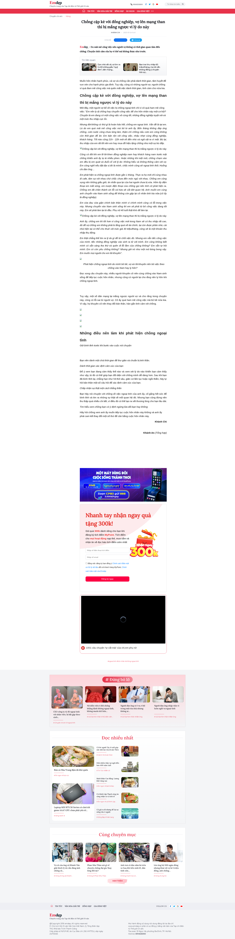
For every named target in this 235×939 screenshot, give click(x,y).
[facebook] (146, 4)
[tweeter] (149, 4)
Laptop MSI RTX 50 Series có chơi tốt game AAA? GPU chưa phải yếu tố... (72, 809)
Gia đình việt (100, 906)
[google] (153, 4)
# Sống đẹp (101, 817)
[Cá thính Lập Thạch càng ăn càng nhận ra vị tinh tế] (129, 798)
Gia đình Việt (143, 11)
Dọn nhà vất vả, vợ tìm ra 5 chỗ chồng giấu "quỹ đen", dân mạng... (109, 67)
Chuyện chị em (56, 16)
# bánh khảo (109, 786)
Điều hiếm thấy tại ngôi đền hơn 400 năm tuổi (108, 764)
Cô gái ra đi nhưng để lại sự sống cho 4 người (107, 811)
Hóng (68, 16)
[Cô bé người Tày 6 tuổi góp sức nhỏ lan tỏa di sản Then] (129, 751)
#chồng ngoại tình (132, 661)
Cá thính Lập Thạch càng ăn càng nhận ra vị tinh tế (108, 795)
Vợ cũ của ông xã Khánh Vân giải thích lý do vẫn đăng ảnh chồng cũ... (67, 868)
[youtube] (157, 4)
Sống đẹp (119, 11)
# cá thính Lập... (110, 802)
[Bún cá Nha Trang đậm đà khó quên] (73, 756)
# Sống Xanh (58, 816)
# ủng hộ (163, 876)
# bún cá (65, 775)
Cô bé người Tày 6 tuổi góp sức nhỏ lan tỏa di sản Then (108, 748)
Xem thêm (117, 881)
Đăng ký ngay (107, 579)
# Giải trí (100, 755)
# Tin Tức (100, 770)
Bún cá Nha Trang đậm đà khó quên (71, 770)
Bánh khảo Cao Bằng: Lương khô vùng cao (108, 779)
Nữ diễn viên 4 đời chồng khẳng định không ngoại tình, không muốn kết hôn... (100, 708)
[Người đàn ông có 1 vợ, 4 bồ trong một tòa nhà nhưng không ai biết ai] (134, 694)
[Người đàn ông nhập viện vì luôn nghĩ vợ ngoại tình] (168, 694)
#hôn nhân (121, 661)
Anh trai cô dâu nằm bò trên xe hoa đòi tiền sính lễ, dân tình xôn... (133, 868)
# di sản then (107, 755)
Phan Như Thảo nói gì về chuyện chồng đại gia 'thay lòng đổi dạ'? (99, 868)
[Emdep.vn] (56, 3)
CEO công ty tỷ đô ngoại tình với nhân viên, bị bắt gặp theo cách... (66, 714)
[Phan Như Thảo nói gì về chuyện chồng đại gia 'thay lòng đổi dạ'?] (100, 852)
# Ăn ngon (58, 775)
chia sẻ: (108, 40)
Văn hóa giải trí (104, 11)
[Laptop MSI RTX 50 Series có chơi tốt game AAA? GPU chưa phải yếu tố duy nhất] (73, 793)
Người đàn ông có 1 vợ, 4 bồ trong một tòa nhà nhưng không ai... (133, 708)
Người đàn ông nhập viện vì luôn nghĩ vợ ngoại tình (166, 707)
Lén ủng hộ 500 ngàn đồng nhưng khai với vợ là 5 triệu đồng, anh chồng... (166, 868)
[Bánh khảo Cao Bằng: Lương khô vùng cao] (129, 782)
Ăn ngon (130, 11)
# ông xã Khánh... (66, 876)
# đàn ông (138, 717)
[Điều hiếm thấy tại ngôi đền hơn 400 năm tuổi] (129, 767)
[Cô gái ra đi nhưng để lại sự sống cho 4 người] (129, 813)
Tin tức (91, 11)
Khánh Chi (115, 32)
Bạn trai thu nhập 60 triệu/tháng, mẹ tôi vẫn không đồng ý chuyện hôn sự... (149, 68)
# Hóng (56, 876)
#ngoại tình (112, 661)
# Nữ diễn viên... (107, 717)
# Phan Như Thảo (99, 876)
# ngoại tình (70, 723)
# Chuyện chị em (59, 723)
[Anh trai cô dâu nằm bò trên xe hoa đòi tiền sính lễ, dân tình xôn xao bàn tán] (134, 852)
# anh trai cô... (132, 876)
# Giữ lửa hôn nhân (94, 717)
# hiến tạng (109, 817)
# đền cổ (107, 770)
